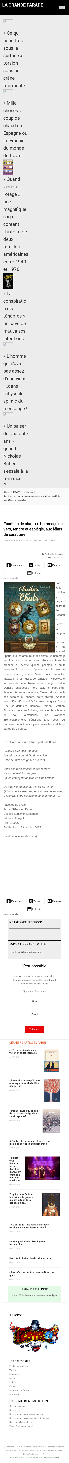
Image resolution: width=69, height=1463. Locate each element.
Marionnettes (15, 1374)
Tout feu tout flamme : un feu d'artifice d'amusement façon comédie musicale (15, 1169)
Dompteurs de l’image (19, 1390)
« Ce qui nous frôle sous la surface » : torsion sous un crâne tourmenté (29, 1226)
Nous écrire (14, 1410)
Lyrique (12, 1382)
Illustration (28, 492)
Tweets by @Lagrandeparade (25, 952)
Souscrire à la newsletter (20, 1422)
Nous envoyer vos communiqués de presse (29, 1418)
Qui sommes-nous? (18, 1406)
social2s (15, 578)
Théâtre (12, 1370)
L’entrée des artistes (18, 1366)
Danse (12, 1378)
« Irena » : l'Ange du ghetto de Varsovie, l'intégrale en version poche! (23, 1113)
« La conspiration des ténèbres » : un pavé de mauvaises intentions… (15, 316)
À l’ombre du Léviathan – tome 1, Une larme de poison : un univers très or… (29, 1142)
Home (7, 492)
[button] (14, 565)
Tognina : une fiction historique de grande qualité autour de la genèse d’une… (21, 1198)
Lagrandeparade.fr (60, 606)
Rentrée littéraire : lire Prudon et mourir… (32, 1258)
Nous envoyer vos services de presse (26, 1414)
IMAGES (16, 492)
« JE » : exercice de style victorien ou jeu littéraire (23, 1051)
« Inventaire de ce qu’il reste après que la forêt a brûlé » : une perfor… (24, 1083)
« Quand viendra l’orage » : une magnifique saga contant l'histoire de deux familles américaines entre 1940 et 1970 (15, 224)
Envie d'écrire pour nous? (21, 1426)
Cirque (12, 1386)
